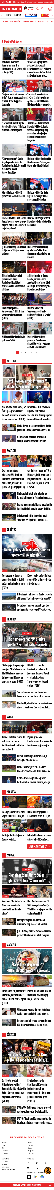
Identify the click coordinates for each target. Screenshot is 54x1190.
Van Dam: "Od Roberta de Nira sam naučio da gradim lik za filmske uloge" (13, 907)
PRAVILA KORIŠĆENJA (9, 1169)
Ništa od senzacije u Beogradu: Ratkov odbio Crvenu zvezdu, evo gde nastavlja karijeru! (34, 780)
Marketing (5, 1159)
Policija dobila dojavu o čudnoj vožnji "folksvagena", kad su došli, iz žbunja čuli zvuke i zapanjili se (14, 838)
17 (32, 352)
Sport (30, 1142)
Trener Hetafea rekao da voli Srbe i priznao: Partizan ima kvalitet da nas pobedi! (13, 743)
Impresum (5, 1167)
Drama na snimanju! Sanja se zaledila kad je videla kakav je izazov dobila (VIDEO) (34, 507)
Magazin (31, 1150)
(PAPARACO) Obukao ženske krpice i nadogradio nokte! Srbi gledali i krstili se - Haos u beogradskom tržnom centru (34, 1110)
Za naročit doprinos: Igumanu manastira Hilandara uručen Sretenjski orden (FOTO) (14, 67)
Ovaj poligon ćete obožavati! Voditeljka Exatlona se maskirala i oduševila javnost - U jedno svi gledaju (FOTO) (13, 479)
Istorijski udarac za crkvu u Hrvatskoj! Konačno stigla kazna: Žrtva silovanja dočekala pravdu (39, 838)
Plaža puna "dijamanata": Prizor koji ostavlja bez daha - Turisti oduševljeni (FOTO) (14, 997)
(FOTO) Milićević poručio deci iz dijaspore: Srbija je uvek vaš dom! (14, 250)
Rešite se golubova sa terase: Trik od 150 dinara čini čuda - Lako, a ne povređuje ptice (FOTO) (34, 1023)
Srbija (4, 571)
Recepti (30, 986)
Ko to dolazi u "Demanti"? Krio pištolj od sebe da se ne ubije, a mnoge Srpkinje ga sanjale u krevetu (27, 1057)
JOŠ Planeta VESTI (38, 847)
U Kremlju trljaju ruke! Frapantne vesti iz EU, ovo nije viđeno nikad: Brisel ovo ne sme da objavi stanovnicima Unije (39, 814)
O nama (5, 1162)
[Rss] (39, 1168)
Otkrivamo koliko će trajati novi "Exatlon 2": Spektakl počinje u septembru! (32, 518)
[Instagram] (48, 1163)
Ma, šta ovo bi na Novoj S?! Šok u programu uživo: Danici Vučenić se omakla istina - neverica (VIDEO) (14, 413)
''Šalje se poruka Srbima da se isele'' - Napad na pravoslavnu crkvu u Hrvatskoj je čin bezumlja (14, 99)
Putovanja (6, 986)
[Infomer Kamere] (29, 8)
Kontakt (4, 1164)
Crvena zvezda (33, 732)
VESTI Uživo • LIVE (34, 1184)
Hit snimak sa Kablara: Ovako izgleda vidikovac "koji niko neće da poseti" (34, 596)
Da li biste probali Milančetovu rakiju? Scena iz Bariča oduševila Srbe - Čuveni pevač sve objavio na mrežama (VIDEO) (14, 1091)
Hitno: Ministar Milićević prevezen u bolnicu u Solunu (13, 194)
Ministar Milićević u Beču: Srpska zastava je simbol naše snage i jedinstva (37, 196)
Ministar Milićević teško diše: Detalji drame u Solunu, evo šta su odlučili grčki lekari (39, 162)
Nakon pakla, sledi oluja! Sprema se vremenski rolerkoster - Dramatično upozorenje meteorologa (27, 552)
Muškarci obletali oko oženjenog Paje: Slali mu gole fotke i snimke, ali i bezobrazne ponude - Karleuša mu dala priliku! (34, 496)
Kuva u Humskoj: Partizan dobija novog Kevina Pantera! (32, 758)
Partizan (5, 732)
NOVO (8, 15)
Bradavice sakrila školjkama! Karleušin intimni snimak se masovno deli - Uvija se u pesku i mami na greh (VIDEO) (38, 1091)
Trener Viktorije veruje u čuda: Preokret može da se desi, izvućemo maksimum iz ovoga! (33, 769)
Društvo (27, 544)
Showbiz (27, 869)
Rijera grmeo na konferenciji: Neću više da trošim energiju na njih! (39, 741)
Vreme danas (29, 22)
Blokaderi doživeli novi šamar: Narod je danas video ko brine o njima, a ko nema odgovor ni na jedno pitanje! (14, 223)
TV (3, 1148)
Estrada (27, 1049)
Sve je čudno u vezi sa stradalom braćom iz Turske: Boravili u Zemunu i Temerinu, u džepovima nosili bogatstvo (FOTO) (34, 695)
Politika (17, 15)
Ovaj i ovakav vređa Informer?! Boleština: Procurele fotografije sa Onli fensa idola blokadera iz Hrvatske (27, 384)
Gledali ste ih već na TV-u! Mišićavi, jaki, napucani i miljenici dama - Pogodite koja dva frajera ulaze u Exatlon (39, 479)
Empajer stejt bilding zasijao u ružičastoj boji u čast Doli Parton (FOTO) (32, 922)
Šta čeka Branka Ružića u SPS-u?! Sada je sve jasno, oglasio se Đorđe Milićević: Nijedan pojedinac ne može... (39, 99)
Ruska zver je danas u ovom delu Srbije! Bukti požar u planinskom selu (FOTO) (13, 582)
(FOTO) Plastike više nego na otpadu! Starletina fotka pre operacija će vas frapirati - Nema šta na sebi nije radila (34, 1121)
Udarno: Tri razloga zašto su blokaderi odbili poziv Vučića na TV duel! (39, 222)
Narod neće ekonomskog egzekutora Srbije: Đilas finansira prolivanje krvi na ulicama (38, 252)
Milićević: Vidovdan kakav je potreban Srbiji (13, 338)
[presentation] (1, 15)
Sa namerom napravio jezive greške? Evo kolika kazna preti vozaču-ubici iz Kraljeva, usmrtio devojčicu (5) (27, 642)
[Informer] (37, 9)
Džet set (31, 1153)
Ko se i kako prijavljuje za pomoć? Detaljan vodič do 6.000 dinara (39, 580)
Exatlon (5, 466)
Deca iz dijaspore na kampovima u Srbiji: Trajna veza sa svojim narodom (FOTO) (13, 313)
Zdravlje (27, 959)
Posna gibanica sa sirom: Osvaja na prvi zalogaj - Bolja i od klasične (39, 995)
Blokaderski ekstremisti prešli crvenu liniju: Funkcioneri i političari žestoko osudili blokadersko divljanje (13, 282)
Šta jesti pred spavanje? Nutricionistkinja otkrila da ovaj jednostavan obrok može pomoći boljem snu (27, 968)
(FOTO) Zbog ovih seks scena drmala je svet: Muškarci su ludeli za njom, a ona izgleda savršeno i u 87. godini (34, 933)
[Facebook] (30, 1163)
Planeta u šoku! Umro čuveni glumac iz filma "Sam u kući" (27, 878)
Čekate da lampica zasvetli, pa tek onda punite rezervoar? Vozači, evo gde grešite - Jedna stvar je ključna (33, 608)
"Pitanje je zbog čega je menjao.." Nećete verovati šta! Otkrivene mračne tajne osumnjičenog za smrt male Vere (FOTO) (14, 673)
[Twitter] (39, 1163)
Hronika (26, 633)
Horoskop (43, 22)
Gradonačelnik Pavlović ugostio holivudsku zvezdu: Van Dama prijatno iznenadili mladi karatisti (39, 413)
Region (30, 660)
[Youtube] (30, 1168)
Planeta (5, 807)
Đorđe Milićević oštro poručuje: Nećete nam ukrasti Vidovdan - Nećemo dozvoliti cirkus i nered (38, 342)
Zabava (30, 1148)
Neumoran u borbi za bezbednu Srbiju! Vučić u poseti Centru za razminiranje (31, 439)
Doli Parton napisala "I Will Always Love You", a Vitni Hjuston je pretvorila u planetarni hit (39, 907)
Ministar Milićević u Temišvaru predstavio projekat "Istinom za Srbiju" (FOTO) (39, 313)
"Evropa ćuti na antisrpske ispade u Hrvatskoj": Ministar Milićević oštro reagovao (14, 127)
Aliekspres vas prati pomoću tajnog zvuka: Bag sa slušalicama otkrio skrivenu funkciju (33, 1012)
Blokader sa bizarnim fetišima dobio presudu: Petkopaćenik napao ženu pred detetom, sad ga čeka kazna (34, 428)
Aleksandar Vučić (11, 22)
